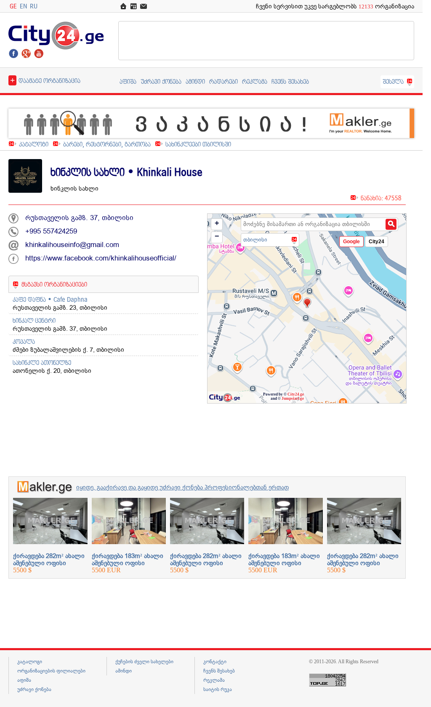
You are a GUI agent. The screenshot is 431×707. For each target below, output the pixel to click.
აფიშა (128, 81)
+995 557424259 (51, 231)
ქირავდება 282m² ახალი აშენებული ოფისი (49, 559)
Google (351, 242)
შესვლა (393, 81)
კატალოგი (33, 144)
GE (13, 6)
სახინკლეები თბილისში (198, 144)
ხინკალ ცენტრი (34, 320)
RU (33, 6)
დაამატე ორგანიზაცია (45, 80)
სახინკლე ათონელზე (42, 363)
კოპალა (24, 342)
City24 (376, 242)
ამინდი (195, 81)
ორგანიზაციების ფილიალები (51, 671)
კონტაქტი (214, 661)
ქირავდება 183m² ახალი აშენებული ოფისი (127, 559)
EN (23, 6)
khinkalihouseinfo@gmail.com (72, 245)
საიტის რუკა (217, 689)
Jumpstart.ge (293, 398)
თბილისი (255, 240)
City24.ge (295, 394)
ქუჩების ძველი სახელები (144, 661)
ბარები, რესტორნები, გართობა (107, 144)
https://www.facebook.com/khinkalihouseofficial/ (100, 258)
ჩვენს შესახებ (290, 81)
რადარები (223, 81)
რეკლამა (254, 81)
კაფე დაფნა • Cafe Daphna (50, 299)
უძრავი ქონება (161, 81)
